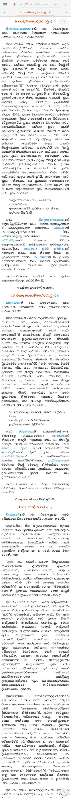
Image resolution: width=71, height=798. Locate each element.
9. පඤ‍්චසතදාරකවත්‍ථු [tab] (33, 12)
